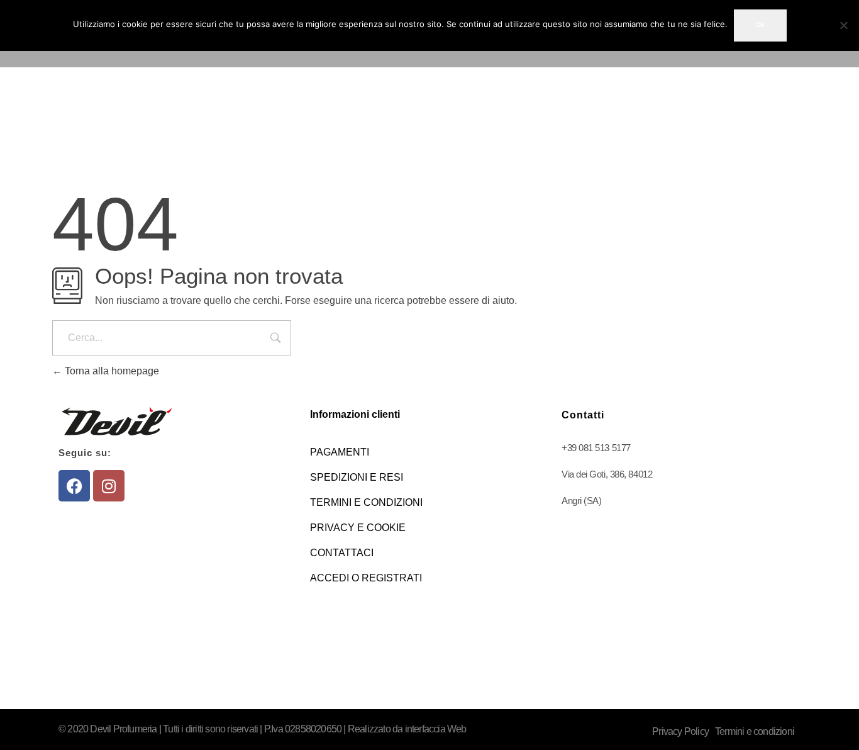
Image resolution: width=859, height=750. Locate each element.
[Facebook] (74, 485)
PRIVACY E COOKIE (358, 527)
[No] (843, 25)
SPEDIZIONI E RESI (356, 477)
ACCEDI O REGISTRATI (366, 578)
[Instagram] (109, 485)
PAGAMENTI (339, 452)
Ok (760, 25)
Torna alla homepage (110, 371)
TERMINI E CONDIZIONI (366, 502)
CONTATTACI (342, 552)
